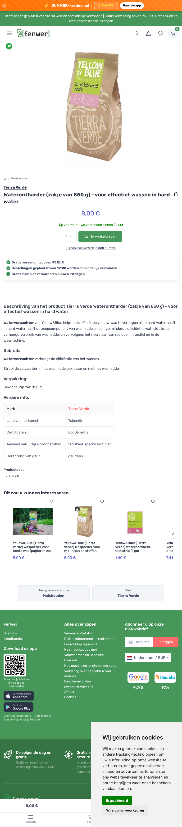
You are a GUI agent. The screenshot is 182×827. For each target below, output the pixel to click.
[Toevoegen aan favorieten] (50, 501)
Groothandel (13, 639)
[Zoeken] (136, 33)
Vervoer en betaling (78, 633)
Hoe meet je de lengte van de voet (90, 666)
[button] (19, 696)
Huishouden (19, 178)
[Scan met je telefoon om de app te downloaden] (16, 665)
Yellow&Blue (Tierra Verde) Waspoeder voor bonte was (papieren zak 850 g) (32, 549)
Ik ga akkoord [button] (117, 800)
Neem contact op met (80, 649)
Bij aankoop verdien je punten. (91, 248)
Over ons (10, 633)
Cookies (70, 697)
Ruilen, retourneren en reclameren (89, 639)
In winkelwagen (103, 236)
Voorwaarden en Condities (84, 655)
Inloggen (166, 642)
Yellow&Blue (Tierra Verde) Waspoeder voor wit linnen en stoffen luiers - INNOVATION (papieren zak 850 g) (82, 551)
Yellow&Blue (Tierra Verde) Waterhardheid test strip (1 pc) (132, 547)
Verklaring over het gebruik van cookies (87, 673)
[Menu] (9, 33)
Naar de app (132, 5)
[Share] (175, 194)
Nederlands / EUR (149, 657)
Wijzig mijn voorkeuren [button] (125, 810)
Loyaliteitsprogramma (80, 644)
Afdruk (69, 692)
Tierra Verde (78, 409)
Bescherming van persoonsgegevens (78, 683)
